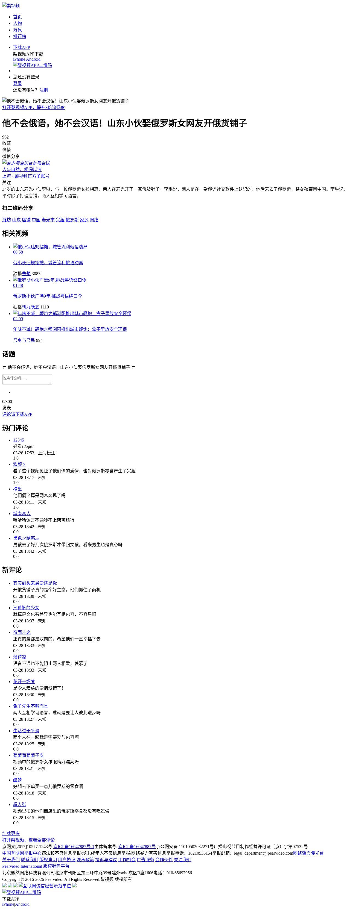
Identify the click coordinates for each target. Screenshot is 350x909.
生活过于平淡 (26, 730)
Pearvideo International (22, 866)
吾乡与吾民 (24, 340)
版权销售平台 (56, 866)
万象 (17, 30)
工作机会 (127, 859)
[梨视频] (11, 6)
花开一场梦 (24, 681)
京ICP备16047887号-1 (73, 846)
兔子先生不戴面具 (30, 706)
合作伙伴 (164, 859)
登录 (17, 83)
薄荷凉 (19, 657)
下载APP (21, 47)
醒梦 (17, 780)
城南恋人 (22, 513)
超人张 (19, 804)
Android (33, 59)
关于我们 (11, 859)
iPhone (19, 59)
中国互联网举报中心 (22, 853)
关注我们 (182, 859)
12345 (18, 440)
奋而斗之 (22, 632)
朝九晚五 (30, 307)
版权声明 (48, 859)
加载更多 (11, 833)
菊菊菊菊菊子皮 (28, 755)
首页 (17, 16)
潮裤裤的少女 (26, 607)
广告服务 (145, 859)
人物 (17, 23)
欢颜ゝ (19, 464)
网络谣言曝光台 (308, 853)
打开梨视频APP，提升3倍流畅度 (33, 107)
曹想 (26, 273)
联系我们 (29, 859)
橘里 (17, 489)
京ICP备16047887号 (137, 846)
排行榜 (19, 36)
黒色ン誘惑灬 (26, 538)
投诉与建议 (106, 859)
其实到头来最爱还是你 (35, 583)
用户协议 (66, 859)
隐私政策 (85, 859)
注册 (43, 90)
